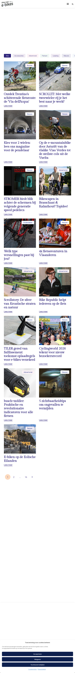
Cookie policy (32, 669)
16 (26, 477)
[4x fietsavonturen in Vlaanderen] (55, 241)
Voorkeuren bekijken (38, 665)
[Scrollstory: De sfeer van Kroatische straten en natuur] (20, 290)
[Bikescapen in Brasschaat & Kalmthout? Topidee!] (55, 190)
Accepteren (37, 654)
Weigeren (37, 659)
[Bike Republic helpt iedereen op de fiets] (55, 290)
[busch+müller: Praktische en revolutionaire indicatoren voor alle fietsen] (20, 394)
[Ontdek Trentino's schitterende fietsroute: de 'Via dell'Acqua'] (20, 84)
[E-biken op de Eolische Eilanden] (20, 445)
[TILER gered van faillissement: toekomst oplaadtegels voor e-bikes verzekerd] (20, 340)
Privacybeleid (42, 669)
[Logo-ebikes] (7, 4)
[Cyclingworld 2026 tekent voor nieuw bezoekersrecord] (55, 340)
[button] (68, 4)
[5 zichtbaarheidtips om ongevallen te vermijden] (55, 394)
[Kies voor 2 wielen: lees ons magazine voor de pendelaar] (20, 136)
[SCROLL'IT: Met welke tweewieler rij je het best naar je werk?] (55, 84)
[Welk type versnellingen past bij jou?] (20, 241)
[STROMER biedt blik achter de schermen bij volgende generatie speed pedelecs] (20, 190)
